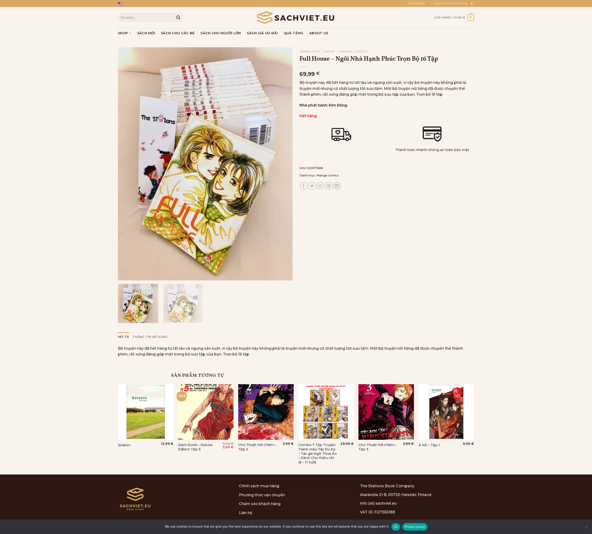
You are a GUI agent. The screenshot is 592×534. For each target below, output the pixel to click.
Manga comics (353, 51)
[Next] (283, 164)
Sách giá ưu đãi (262, 33)
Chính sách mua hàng (259, 486)
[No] (586, 528)
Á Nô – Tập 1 (429, 445)
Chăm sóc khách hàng (450, 3)
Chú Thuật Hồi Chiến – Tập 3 (377, 447)
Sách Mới (146, 33)
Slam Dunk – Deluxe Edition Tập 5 (195, 447)
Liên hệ (245, 513)
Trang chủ (309, 51)
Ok (396, 526)
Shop (123, 33)
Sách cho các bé (177, 33)
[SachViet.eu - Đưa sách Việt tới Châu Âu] (296, 17)
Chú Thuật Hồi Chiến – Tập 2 (257, 447)
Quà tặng (293, 33)
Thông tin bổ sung (150, 337)
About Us (318, 33)
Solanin (124, 445)
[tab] (123, 337)
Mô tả (123, 337)
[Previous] (127, 164)
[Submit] (178, 18)
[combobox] (150, 17)
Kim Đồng (338, 105)
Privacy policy (415, 526)
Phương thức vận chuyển (262, 495)
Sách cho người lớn (220, 33)
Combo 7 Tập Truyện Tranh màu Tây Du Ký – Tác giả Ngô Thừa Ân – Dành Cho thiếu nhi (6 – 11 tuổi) (317, 453)
